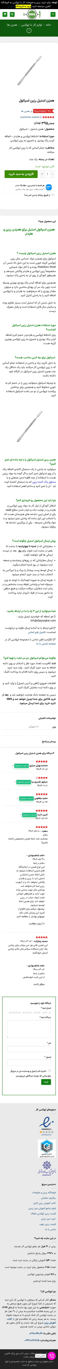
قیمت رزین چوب (47, 1224)
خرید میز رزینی (48, 1219)
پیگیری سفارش (48, 1198)
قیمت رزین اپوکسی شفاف (43, 1213)
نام (49, 1043)
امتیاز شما (46, 1008)
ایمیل (47, 1057)
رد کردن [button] (11, 6)
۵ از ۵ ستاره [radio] (15, 1013)
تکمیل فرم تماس (37, 632)
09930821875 (32, 1340)
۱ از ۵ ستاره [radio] (50, 1013)
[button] (53, 14)
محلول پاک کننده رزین (44, 482)
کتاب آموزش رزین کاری (44, 1203)
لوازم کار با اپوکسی (31, 25)
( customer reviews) (30, 117)
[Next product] (29, 30)
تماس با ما (50, 1229)
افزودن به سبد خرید (21, 174)
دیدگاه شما (45, 1017)
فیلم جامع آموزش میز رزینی (42, 1208)
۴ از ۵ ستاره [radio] (27, 1013)
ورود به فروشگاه (23, 6)
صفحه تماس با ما (46, 644)
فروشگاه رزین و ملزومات (44, 1192)
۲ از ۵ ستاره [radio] (45, 1013)
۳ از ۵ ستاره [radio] (37, 1013)
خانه (48, 25)
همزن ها (12, 25)
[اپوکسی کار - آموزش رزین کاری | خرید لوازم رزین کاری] (32, 14)
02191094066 (36, 1333)
